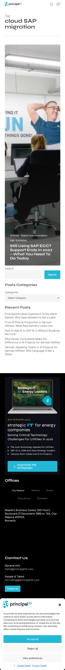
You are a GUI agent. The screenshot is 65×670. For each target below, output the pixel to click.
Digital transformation (34, 235)
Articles (14, 235)
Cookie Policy (24, 665)
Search (9, 268)
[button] (60, 605)
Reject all (32, 648)
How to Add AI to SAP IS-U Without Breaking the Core (32, 332)
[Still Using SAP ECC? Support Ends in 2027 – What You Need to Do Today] (32, 155)
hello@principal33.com (19, 569)
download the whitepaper (26, 466)
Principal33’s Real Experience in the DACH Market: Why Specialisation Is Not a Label (31, 315)
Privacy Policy (39, 665)
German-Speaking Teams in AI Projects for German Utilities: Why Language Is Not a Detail (31, 351)
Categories (11, 292)
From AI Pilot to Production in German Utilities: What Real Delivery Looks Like (29, 324)
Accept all (32, 639)
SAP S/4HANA (18, 240)
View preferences (32, 658)
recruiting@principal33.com (22, 580)
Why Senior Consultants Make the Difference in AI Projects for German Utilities (32, 340)
